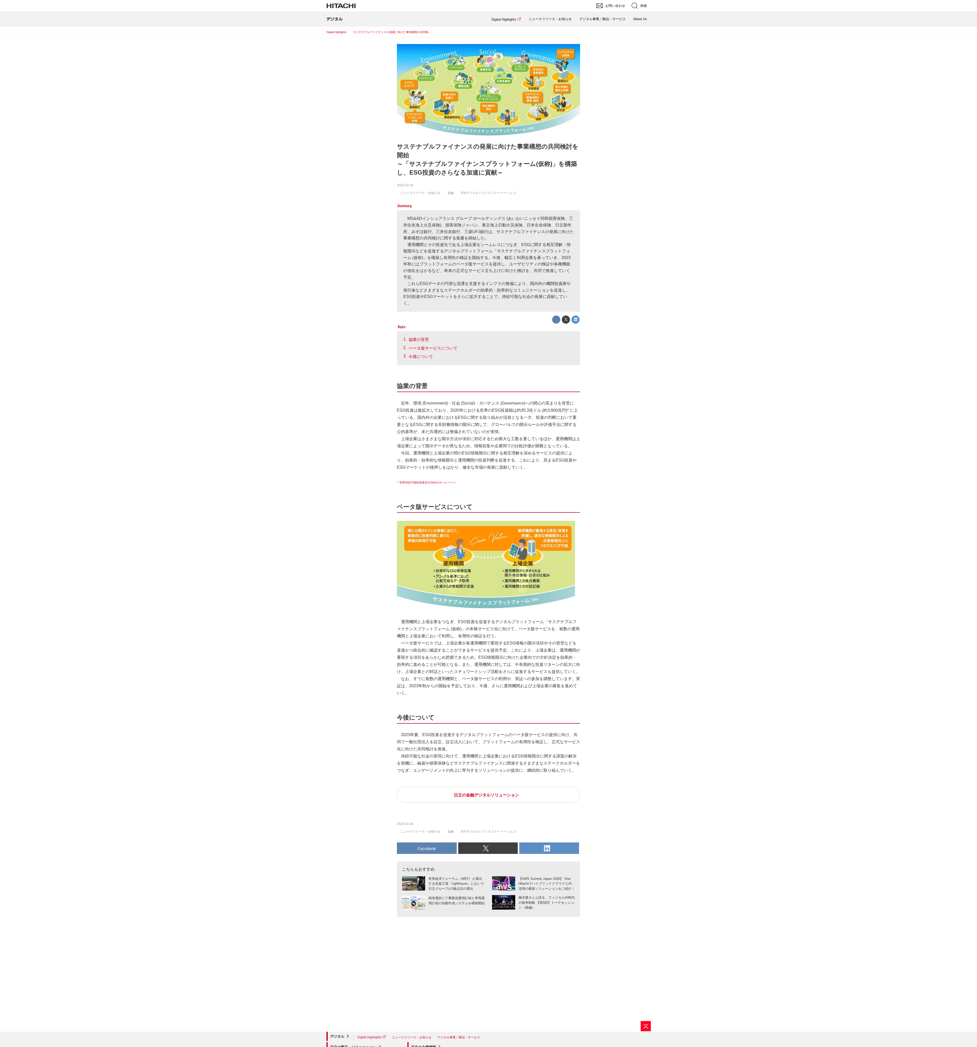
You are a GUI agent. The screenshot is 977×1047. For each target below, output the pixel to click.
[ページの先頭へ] (646, 1026)
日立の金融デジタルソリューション (486, 795)
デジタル (337, 1036)
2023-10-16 (405, 185)
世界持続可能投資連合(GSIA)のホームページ (427, 482)
